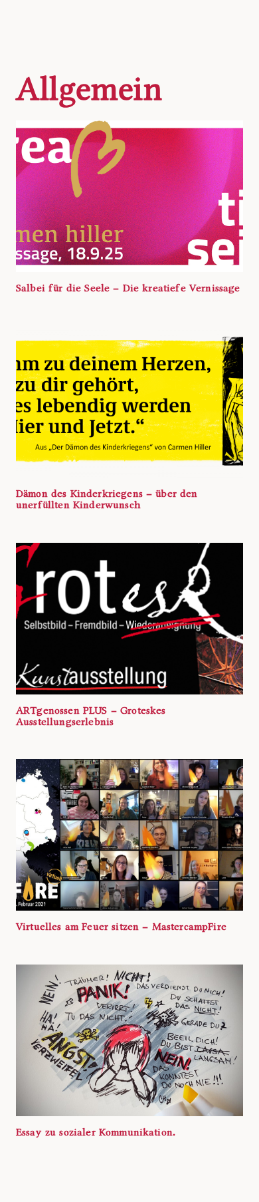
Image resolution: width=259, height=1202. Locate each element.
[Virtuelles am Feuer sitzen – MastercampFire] (129, 835)
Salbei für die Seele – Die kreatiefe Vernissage (128, 288)
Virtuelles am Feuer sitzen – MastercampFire (121, 926)
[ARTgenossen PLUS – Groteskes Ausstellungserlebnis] (129, 618)
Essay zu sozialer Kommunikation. (95, 1132)
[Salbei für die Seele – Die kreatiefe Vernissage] (129, 196)
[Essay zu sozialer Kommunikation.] (129, 1040)
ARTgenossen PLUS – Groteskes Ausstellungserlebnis (90, 716)
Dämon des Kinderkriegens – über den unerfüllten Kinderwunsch (107, 499)
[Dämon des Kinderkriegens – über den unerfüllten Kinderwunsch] (129, 402)
